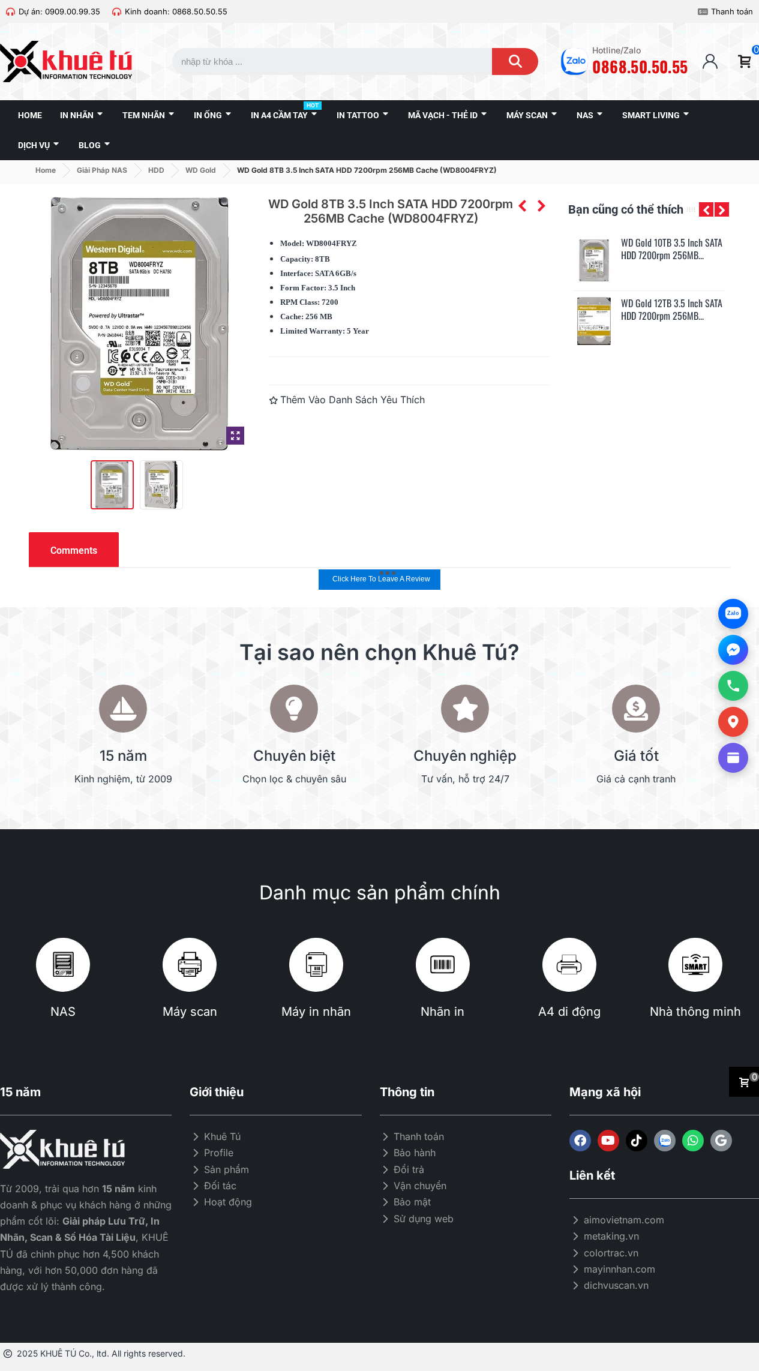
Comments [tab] (73, 550)
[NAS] (63, 965)
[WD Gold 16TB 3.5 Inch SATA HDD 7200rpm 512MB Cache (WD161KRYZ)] (594, 321)
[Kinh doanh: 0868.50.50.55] (116, 11)
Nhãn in (442, 1011)
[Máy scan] (190, 965)
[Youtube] (608, 1140)
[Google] (721, 1140)
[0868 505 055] (733, 686)
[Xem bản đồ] (733, 722)
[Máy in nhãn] (316, 965)
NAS (63, 1011)
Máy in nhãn (316, 1011)
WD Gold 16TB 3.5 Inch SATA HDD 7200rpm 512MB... (671, 309)
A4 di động (569, 1011)
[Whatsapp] (693, 1140)
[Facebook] (580, 1140)
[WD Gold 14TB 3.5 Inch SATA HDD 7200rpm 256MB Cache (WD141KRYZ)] (594, 260)
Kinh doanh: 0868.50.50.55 (176, 11)
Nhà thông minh (695, 1011)
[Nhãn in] (443, 965)
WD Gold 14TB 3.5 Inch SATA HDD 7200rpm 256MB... (671, 249)
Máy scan (190, 1011)
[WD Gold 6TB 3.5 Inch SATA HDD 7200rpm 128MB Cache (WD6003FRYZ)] (522, 206)
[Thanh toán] (702, 11)
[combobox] (321, 61)
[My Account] (710, 61)
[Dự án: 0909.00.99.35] (10, 11)
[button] (706, 209)
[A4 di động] (569, 965)
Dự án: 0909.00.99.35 (59, 11)
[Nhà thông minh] (695, 965)
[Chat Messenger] (733, 650)
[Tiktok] (636, 1140)
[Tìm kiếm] (515, 61)
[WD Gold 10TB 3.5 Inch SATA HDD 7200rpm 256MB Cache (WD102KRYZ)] (541, 206)
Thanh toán (732, 11)
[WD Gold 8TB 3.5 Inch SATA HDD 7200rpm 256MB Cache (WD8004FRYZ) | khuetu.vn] (235, 436)
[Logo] (665, 1140)
